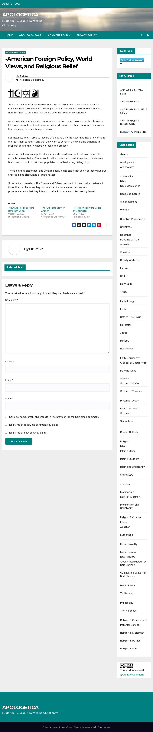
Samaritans (126, 421)
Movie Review (128, 585)
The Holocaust (128, 610)
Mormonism (127, 491)
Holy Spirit (126, 283)
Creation (125, 252)
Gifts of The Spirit (130, 316)
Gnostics (125, 378)
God (122, 275)
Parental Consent (130, 624)
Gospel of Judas (129, 383)
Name (9, 361)
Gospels (124, 413)
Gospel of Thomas (131, 391)
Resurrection (127, 348)
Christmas (126, 226)
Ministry (124, 340)
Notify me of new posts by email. (27, 432)
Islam (123, 446)
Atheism (124, 244)
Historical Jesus (129, 400)
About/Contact (30, 35)
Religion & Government (133, 620)
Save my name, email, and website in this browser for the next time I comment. (54, 416)
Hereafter (125, 324)
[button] (142, 35)
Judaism (125, 484)
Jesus (123, 332)
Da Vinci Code (128, 370)
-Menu (124, 154)
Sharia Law (126, 474)
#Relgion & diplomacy (32, 79)
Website (9, 398)
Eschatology (127, 301)
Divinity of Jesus (129, 260)
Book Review (127, 556)
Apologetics (127, 162)
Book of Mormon (130, 496)
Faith (123, 309)
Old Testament (128, 201)
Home (9, 35)
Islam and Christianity (132, 466)
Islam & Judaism (129, 458)
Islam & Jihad (128, 450)
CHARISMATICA (130, 101)
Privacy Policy (87, 35)
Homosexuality (128, 544)
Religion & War (128, 648)
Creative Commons (133, 674)
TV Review (126, 593)
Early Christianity (130, 357)
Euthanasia (126, 534)
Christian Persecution (132, 219)
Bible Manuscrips (130, 185)
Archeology (127, 166)
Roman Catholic (129, 432)
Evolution (125, 268)
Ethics (123, 522)
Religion (124, 441)
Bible (123, 181)
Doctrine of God (129, 239)
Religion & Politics (130, 640)
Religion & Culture (130, 517)
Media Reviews (128, 552)
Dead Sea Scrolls (130, 193)
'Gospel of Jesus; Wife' (133, 362)
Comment (11, 299)
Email (9, 380)
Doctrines (125, 234)
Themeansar (104, 727)
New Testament (129, 408)
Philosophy (126, 602)
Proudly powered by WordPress (58, 727)
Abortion (125, 526)
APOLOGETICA (20, 14)
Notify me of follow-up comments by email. (33, 424)
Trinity (123, 291)
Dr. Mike (24, 76)
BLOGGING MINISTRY (133, 131)
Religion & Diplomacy (15, 52)
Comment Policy (59, 35)
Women (124, 209)
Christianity (126, 176)
